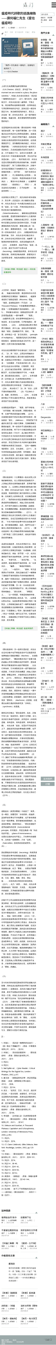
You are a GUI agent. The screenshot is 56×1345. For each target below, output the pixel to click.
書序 (3, 1296)
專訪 (3, 1220)
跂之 (30, 1220)
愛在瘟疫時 (19, 32)
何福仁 (27, 32)
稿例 (14, 1340)
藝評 (42, 63)
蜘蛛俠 (43, 17)
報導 (42, 188)
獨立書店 (44, 20)
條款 (3, 1343)
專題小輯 (44, 436)
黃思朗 (31, 1233)
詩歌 (11, 32)
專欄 (3, 1246)
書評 (3, 27)
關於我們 (5, 1340)
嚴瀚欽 (13, 27)
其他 (42, 109)
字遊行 (43, 687)
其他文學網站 (6, 1341)
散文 (42, 134)
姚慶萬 (12, 1233)
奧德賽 (49, 17)
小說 (22, 1220)
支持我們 (20, 1341)
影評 (42, 87)
